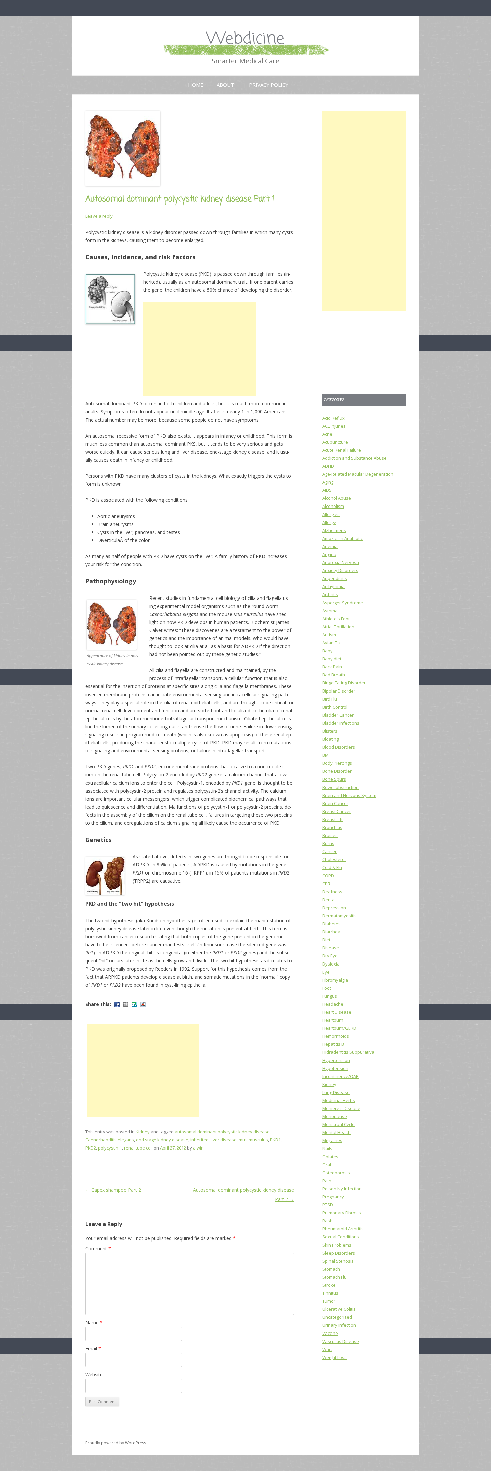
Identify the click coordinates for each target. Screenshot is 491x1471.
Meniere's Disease (341, 1108)
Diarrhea (331, 932)
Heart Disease (336, 1012)
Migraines (332, 1140)
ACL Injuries (334, 426)
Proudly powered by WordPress (115, 1443)
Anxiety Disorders (340, 570)
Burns (328, 843)
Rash (327, 1221)
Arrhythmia (333, 586)
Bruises (330, 835)
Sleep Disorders (338, 1253)
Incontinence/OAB (340, 1076)
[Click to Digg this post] (125, 1004)
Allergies (331, 514)
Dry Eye (330, 956)
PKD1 (275, 1140)
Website (94, 1374)
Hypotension (335, 1068)
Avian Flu (331, 643)
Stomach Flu (334, 1277)
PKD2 (90, 1148)
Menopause (334, 1116)
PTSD (327, 1205)
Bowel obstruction (340, 787)
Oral (326, 1165)
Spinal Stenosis (338, 1261)
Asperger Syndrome (342, 603)
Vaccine (330, 1333)
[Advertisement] (199, 349)
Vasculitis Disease (340, 1341)
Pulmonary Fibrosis (341, 1213)
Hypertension (336, 1060)
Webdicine (245, 39)
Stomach (331, 1269)
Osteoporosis (336, 1173)
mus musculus (253, 1140)
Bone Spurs (334, 779)
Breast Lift (332, 819)
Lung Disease (336, 1092)
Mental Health (336, 1132)
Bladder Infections (340, 723)
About (225, 84)
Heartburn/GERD (339, 1028)
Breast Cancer (336, 811)
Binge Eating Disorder (344, 683)
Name (94, 1322)
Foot (326, 988)
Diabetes (331, 924)
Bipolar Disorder (338, 691)
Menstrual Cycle (338, 1124)
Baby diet (331, 659)
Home (195, 84)
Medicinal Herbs (338, 1100)
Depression (334, 908)
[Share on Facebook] (117, 1004)
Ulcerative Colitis (339, 1309)
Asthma (330, 611)
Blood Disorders (338, 747)
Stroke (329, 1285)
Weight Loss (334, 1357)
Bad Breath (333, 675)
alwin (198, 1148)
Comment (98, 1248)
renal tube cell (138, 1148)
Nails (327, 1148)
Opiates (330, 1157)
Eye (326, 972)
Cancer (329, 851)
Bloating (330, 739)
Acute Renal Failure (341, 450)
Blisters (329, 731)
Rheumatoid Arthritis (343, 1229)
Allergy (329, 522)
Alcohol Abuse (336, 498)
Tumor (328, 1301)
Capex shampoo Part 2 (113, 1190)
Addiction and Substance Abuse (354, 458)
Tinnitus (330, 1293)
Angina (329, 554)
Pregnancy (333, 1197)
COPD (328, 875)
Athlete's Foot (336, 619)
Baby (327, 651)
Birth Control (334, 707)
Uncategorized (337, 1317)
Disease (330, 948)
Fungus (329, 996)
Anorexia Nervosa (340, 562)
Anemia (330, 546)
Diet (326, 940)
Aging (327, 482)
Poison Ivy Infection (342, 1189)
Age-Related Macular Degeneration (357, 474)
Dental (329, 900)
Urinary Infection (339, 1325)
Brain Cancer (335, 803)
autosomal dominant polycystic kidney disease (222, 1132)
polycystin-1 (110, 1148)
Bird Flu (329, 699)
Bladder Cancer (338, 715)
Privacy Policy (268, 84)
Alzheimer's (334, 530)
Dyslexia (331, 964)
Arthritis (330, 594)
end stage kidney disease (162, 1140)
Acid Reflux (333, 418)
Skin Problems (336, 1245)
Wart (327, 1349)
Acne (327, 434)
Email (93, 1348)
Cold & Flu (332, 867)
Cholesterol (334, 859)
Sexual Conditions (340, 1237)
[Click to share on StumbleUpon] (134, 1004)
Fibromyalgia (335, 980)
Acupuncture (335, 442)
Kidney (143, 1132)
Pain (326, 1181)
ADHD (328, 466)
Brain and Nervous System (349, 795)
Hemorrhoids (335, 1036)
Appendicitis (334, 578)
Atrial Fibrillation (338, 627)
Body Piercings (337, 763)
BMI (326, 755)
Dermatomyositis (339, 916)
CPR (326, 884)
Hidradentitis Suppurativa (348, 1052)
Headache (332, 1004)
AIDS (327, 490)
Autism (329, 635)
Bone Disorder (337, 771)
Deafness (332, 892)
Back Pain (332, 667)
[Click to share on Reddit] (143, 1004)
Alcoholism (333, 506)
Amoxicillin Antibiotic (342, 538)
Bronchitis (332, 827)
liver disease (224, 1140)
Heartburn (332, 1020)
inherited (199, 1140)
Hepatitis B (333, 1044)
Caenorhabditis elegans (109, 1140)
